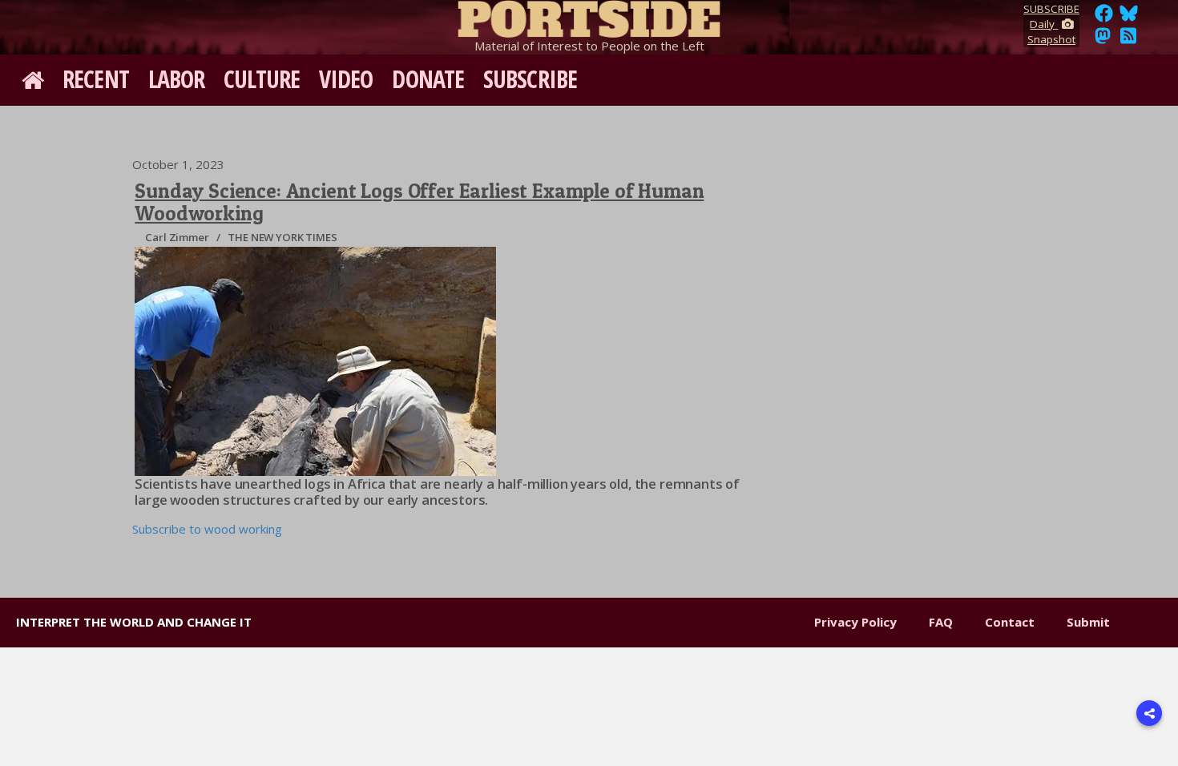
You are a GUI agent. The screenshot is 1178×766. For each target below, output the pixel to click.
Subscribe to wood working (207, 529)
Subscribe (530, 78)
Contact (1010, 622)
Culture (262, 78)
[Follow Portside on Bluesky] (1130, 18)
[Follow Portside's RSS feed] (1128, 40)
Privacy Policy (855, 622)
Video (346, 78)
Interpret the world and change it (134, 622)
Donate (428, 78)
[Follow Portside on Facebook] (1103, 18)
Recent (96, 78)
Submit (1088, 622)
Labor (176, 78)
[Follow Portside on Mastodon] (1102, 40)
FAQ (941, 622)
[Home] (589, 16)
